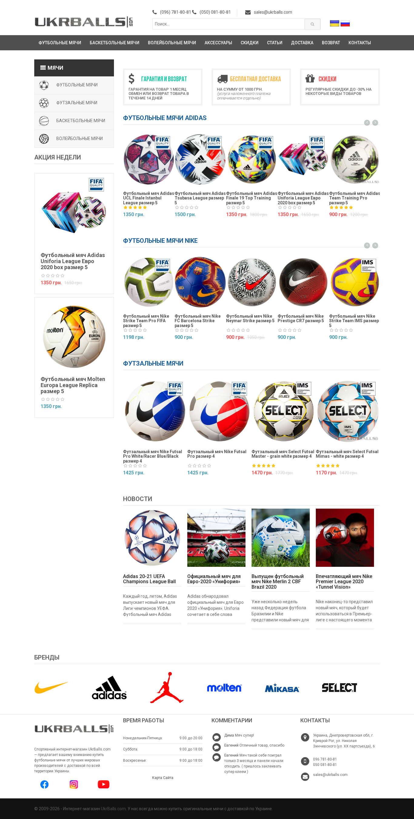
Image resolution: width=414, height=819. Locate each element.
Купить (133, 226)
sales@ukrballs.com (273, 12)
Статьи (274, 42)
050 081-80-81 (325, 765)
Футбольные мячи (59, 42)
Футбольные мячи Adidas (165, 118)
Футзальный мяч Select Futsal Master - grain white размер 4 (283, 454)
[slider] (53, 275)
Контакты (360, 42)
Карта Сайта (162, 778)
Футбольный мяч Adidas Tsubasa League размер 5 (200, 198)
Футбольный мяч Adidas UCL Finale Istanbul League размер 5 (148, 198)
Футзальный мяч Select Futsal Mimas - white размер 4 (347, 454)
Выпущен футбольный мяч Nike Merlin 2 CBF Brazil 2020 (278, 581)
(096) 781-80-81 (175, 12)
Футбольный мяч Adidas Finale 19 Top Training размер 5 (251, 198)
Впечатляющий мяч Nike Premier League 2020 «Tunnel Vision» (344, 581)
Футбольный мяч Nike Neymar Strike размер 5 (250, 318)
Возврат (331, 42)
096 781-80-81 (325, 759)
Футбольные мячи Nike (160, 240)
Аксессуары (218, 42)
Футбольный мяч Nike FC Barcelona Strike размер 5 (198, 321)
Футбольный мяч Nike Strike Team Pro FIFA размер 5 (146, 321)
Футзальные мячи (76, 102)
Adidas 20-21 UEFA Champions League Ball (149, 579)
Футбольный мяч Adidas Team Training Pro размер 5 (354, 198)
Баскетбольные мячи (114, 42)
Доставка (302, 42)
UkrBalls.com (113, 808)
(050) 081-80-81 (215, 12)
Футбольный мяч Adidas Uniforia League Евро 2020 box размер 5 (73, 261)
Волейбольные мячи (172, 42)
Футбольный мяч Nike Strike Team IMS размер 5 (354, 321)
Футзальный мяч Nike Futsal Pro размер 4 (216, 454)
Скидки (250, 42)
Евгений (231, 745)
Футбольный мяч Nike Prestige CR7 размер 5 (301, 318)
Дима (229, 735)
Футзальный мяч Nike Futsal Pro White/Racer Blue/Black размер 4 (152, 456)
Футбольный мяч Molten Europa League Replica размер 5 (73, 385)
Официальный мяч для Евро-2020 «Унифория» (214, 579)
